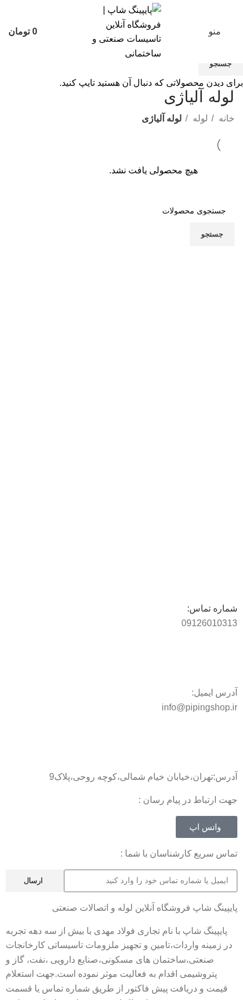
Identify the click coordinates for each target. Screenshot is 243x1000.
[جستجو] (56, 31)
